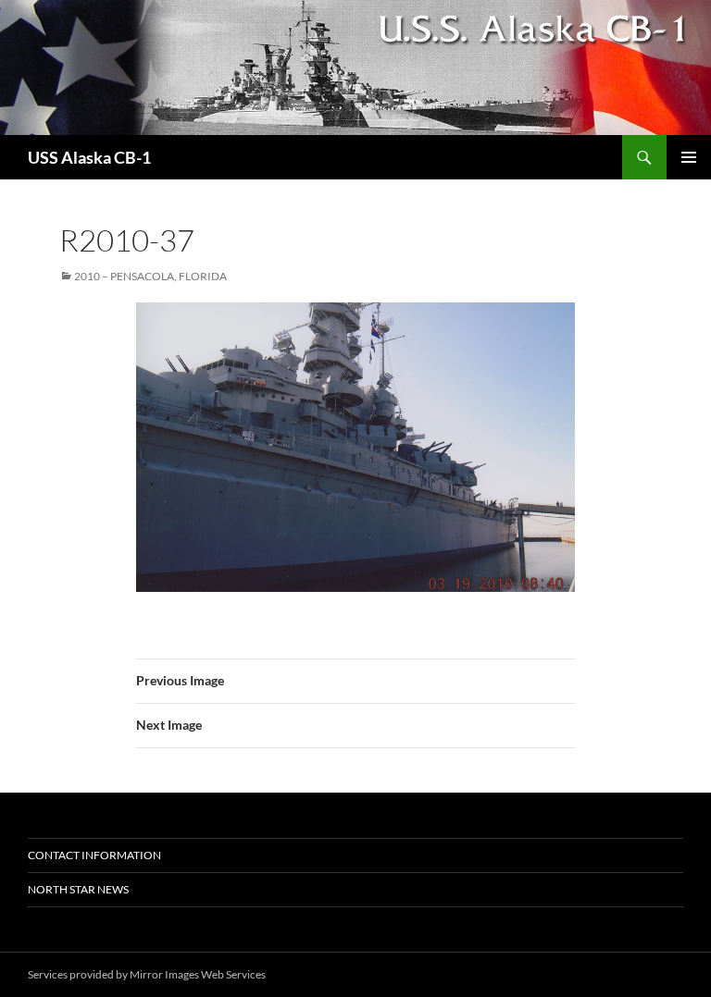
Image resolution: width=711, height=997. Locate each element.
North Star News (78, 889)
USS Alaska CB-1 (89, 157)
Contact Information (94, 855)
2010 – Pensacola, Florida (150, 276)
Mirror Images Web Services (198, 974)
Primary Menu (689, 157)
